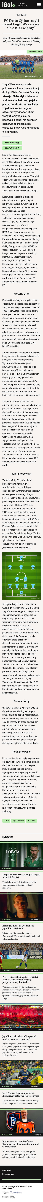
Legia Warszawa (18, 821)
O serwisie (6, 1170)
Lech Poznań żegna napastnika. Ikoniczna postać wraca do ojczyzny (20, 1095)
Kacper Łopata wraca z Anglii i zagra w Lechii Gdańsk (21, 876)
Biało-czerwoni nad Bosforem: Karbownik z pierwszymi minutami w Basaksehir (20, 1144)
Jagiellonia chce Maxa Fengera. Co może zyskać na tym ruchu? (19, 1038)
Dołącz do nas (8, 1174)
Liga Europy (31, 821)
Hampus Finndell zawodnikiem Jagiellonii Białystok (18, 927)
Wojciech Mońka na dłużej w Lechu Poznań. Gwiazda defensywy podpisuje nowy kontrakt (20, 980)
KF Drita (6, 821)
